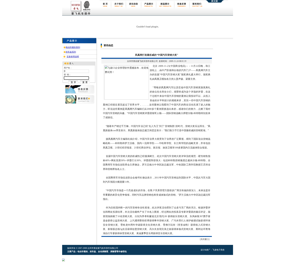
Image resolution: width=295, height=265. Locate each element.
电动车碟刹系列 (73, 47)
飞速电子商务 (218, 250)
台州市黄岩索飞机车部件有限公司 (142, 61)
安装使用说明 (73, 56)
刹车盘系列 (71, 52)
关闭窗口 (205, 239)
